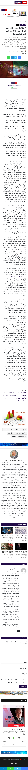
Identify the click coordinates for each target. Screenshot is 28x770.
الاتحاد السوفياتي (14, 429)
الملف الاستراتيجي (20, 433)
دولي (18, 24)
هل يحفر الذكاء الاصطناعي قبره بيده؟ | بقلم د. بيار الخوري (7, 537)
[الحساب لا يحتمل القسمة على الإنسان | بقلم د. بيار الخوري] (21, 530)
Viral (23, 759)
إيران (23, 429)
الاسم (25, 662)
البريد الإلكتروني (23, 668)
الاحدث (21, 24)
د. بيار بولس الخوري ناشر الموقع (18, 51)
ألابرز (20, 21)
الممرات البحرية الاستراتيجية (16, 276)
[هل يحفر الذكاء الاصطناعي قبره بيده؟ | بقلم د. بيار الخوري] (7, 530)
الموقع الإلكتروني (23, 673)
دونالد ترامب (21, 436)
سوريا (13, 436)
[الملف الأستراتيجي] (20, 2)
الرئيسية (23, 21)
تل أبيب (10, 433)
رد (18, 630)
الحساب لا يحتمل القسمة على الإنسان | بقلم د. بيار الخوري (21, 537)
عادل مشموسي (14, 569)
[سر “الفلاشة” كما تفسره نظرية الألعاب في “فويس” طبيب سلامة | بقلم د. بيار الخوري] (21, 546)
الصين (5, 429)
